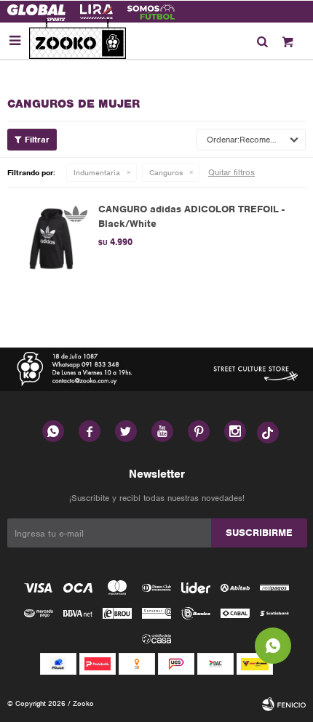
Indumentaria (97, 172)
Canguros (166, 172)
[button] (262, 41)
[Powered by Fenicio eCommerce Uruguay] (284, 704)
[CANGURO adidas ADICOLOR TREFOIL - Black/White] (51, 238)
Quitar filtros (231, 172)
